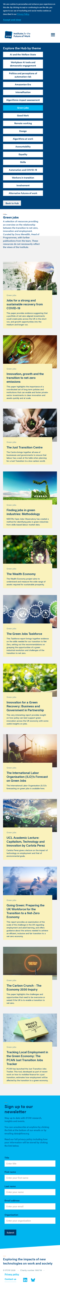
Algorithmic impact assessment (23, 100)
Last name (10, 1186)
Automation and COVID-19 (23, 169)
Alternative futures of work (23, 193)
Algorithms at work (23, 138)
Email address (12, 1200)
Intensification (23, 92)
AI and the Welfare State (23, 54)
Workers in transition (23, 177)
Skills (23, 162)
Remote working (23, 123)
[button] (53, 35)
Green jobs (23, 107)
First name (10, 1171)
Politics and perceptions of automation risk (23, 75)
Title (7, 1157)
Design (23, 131)
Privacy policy (12, 1274)
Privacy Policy (23, 14)
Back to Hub (12, 203)
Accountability (23, 146)
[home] (16, 35)
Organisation (11, 1214)
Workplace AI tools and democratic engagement (23, 64)
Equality (23, 154)
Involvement (23, 185)
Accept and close (12, 19)
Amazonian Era (23, 84)
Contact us (10, 1279)
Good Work (23, 115)
